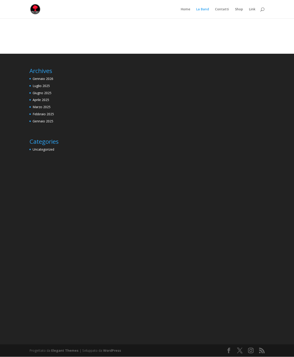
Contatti (222, 9)
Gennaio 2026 (43, 78)
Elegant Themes (65, 350)
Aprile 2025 (41, 100)
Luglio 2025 (41, 86)
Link (252, 9)
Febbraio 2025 (43, 114)
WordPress (112, 350)
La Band (202, 9)
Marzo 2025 (42, 107)
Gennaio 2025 (43, 121)
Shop (239, 9)
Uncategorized (43, 149)
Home (185, 9)
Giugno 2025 (42, 93)
